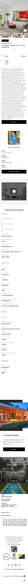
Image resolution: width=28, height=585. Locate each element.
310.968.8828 (5, 157)
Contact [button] (14, 122)
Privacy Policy (22, 525)
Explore (14, 449)
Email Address (6, 515)
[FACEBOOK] (12, 565)
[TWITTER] (19, 565)
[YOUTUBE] (15, 565)
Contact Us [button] (14, 485)
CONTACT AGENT (14, 171)
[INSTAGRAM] (8, 565)
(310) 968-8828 (5, 500)
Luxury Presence (18, 569)
